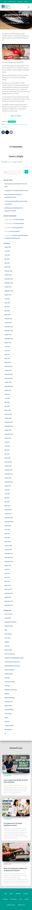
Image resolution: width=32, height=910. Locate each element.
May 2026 (7, 259)
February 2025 (8, 318)
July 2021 (7, 489)
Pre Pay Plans (8, 713)
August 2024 (8, 342)
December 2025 (9, 279)
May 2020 (7, 533)
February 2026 (8, 271)
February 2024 (8, 366)
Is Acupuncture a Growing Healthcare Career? (16, 190)
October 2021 (8, 478)
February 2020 (8, 545)
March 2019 (8, 585)
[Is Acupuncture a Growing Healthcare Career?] (16, 807)
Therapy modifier (9, 725)
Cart (20, 899)
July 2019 (7, 569)
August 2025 (8, 294)
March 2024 (8, 362)
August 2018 (8, 597)
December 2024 (9, 326)
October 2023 (8, 382)
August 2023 (8, 390)
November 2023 (9, 378)
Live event (7, 685)
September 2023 (9, 386)
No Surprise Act (9, 701)
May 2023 (7, 402)
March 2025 (8, 314)
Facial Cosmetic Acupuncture (12, 661)
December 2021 (9, 470)
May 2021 (7, 497)
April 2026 (7, 263)
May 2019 (7, 577)
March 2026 (8, 267)
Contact (27, 899)
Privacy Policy (11, 905)
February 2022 (8, 462)
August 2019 (8, 565)
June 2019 (7, 573)
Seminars (18, 893)
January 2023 (8, 418)
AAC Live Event (8, 614)
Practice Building (9, 709)
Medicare (7, 693)
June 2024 (7, 350)
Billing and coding (16, 124)
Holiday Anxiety (9, 673)
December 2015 (9, 605)
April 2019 (7, 581)
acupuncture (8, 124)
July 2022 (7, 442)
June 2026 (7, 255)
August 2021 (8, 486)
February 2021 (8, 509)
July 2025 (7, 298)
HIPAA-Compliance (9, 670)
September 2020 (9, 521)
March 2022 (8, 458)
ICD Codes (4, 127)
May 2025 (7, 306)
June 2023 (7, 398)
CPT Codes (24, 124)
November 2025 (9, 283)
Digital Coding (8, 650)
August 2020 (8, 525)
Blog (6, 630)
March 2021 (8, 505)
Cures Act (7, 646)
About (5, 1)
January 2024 (8, 370)
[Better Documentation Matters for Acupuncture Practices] (16, 852)
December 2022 (9, 422)
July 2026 (7, 251)
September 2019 (9, 561)
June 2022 (7, 446)
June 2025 (7, 302)
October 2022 (8, 430)
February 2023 (8, 414)
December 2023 (9, 374)
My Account (13, 899)
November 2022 (9, 426)
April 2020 (7, 537)
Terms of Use (21, 905)
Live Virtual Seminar (19, 219)
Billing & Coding (9, 626)
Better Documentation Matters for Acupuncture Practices (15, 869)
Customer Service (12, 1)
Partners (26, 1)
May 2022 (7, 450)
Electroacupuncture (10, 654)
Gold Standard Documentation (12, 665)
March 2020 (8, 541)
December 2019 (9, 553)
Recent (6, 717)
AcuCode (25, 893)
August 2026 (8, 247)
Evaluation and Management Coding (14, 658)
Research (7, 721)
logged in (10, 162)
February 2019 (8, 589)
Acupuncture (12, 121)
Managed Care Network (11, 689)
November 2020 (9, 517)
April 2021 (7, 501)
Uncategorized (8, 729)
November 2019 (9, 557)
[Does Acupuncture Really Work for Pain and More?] (16, 764)
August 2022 (8, 438)
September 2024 (9, 338)
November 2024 (9, 330)
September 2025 (9, 291)
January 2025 (8, 322)
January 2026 (8, 275)
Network (5, 899)
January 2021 (8, 513)
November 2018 (9, 593)
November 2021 (9, 474)
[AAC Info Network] (7, 7)
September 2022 (9, 434)
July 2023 (7, 394)
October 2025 (8, 286)
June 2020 (7, 529)
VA (5, 733)
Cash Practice (8, 634)
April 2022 (7, 454)
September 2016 (9, 601)
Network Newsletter (10, 697)
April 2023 (7, 406)
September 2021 (9, 482)
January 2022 (8, 466)
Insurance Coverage (10, 681)
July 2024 (7, 346)
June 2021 (7, 493)
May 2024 (7, 354)
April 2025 (7, 310)
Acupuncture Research (10, 622)
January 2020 (8, 549)
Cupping (7, 642)
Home (5, 893)
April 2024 (7, 358)
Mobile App (20, 1)
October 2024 (8, 334)
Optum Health (8, 705)
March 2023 (8, 410)
